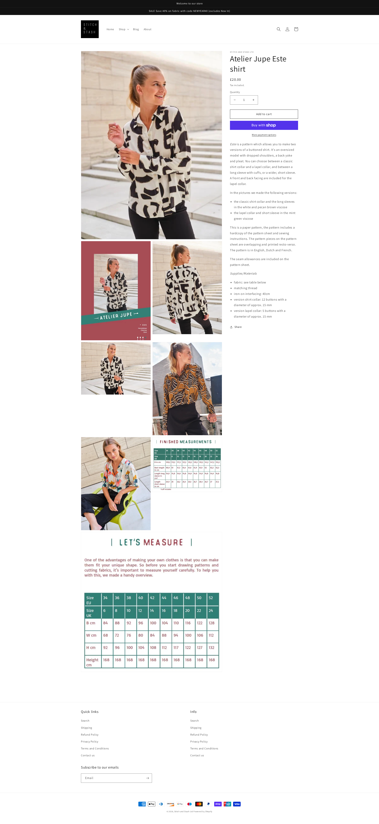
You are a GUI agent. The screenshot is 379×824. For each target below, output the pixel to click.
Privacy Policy (89, 741)
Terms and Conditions (95, 748)
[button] (123, 29)
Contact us (88, 755)
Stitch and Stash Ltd (183, 811)
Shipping (86, 727)
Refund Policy (90, 734)
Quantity (235, 92)
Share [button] (238, 327)
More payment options (264, 134)
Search (85, 720)
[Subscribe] (147, 778)
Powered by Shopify (202, 811)
